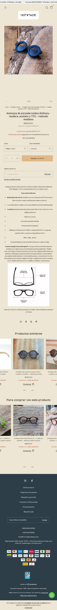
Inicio (7, 107)
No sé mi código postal (12, 179)
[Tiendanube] (28, 584)
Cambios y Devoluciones (28, 502)
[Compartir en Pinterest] (36, 321)
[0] (51, 8)
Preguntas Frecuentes (28, 492)
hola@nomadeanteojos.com (28, 537)
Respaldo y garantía (28, 497)
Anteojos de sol (15, 107)
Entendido (28, 608)
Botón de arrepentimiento (28, 595)
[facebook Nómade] (32, 481)
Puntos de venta (28, 507)
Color (6, 143)
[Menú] (6, 7)
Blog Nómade (28, 512)
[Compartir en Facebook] (26, 321)
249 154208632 (29, 532)
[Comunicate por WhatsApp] (52, 595)
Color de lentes (34, 143)
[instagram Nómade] (25, 481)
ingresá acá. (44, 593)
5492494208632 (28, 528)
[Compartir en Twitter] (31, 321)
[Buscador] (46, 7)
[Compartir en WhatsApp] (21, 321)
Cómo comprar (28, 487)
